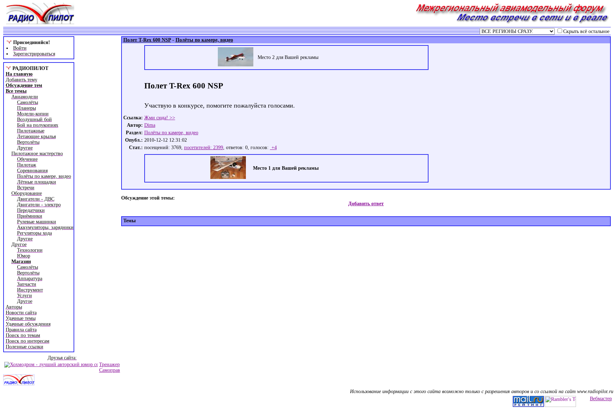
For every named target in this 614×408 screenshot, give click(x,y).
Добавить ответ (366, 203)
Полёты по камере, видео (171, 132)
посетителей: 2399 (203, 147)
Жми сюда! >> (159, 117)
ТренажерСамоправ (109, 367)
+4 (273, 147)
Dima (149, 125)
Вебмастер (601, 398)
